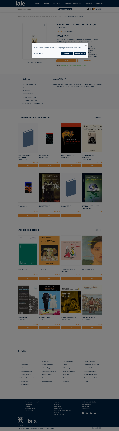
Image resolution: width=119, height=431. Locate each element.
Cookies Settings (38, 53)
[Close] (86, 45)
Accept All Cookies (80, 53)
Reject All (66, 53)
